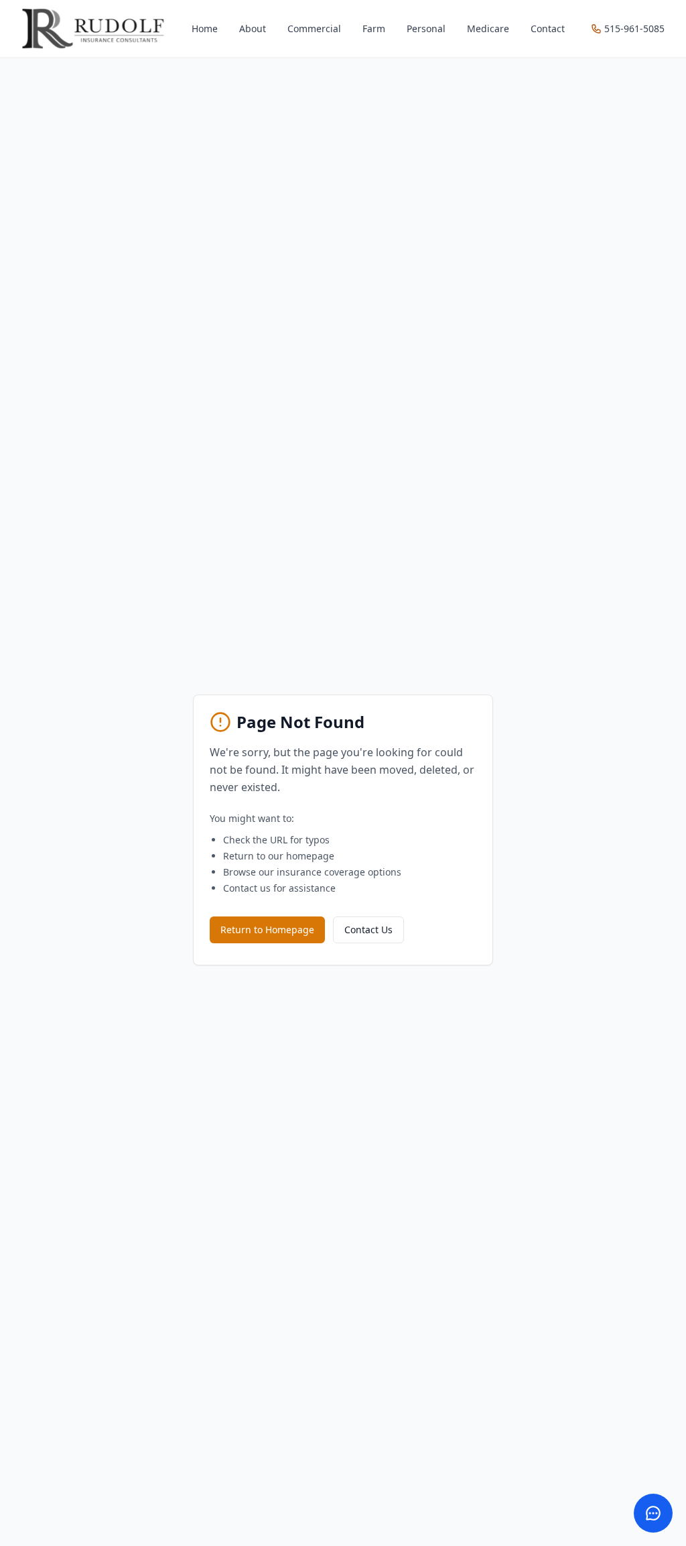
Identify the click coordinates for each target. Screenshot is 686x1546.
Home (205, 28)
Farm (373, 28)
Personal (426, 28)
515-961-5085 (634, 28)
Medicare (488, 28)
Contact (548, 28)
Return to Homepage (267, 929)
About (252, 28)
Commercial (314, 28)
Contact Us (368, 929)
